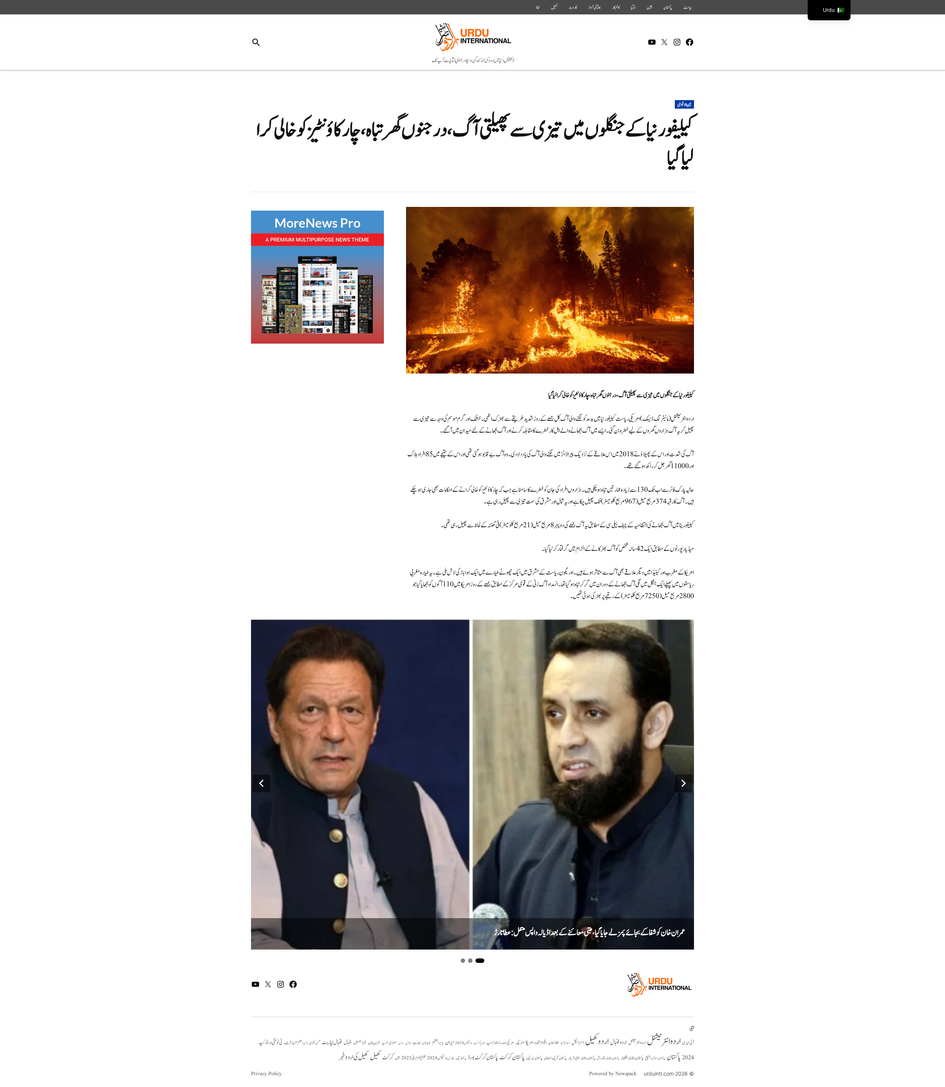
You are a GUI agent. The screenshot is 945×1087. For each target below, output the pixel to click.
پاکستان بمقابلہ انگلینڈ (632, 1058)
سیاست (687, 7)
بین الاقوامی (684, 104)
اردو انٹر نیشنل (637, 1043)
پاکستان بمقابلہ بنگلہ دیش (608, 1058)
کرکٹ (388, 1057)
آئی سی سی (688, 1042)
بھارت (416, 1042)
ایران (449, 1042)
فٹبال (348, 1043)
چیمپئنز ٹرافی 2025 (413, 1058)
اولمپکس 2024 (463, 1043)
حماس (408, 1043)
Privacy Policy (266, 1073)
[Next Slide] (684, 783)
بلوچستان (426, 1043)
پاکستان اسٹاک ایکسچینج (655, 1058)
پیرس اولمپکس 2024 (440, 1058)
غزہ (364, 1042)
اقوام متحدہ (541, 1042)
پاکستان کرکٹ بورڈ (483, 1057)
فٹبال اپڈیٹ (332, 1042)
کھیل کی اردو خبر (353, 1057)
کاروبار (573, 7)
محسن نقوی (314, 1043)
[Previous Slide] (261, 783)
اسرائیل (577, 1042)
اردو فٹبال (618, 1042)
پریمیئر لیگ (461, 1058)
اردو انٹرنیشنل (664, 1041)
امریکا (529, 1042)
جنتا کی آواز (594, 7)
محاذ (538, 7)
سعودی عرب (389, 1042)
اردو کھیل (597, 1041)
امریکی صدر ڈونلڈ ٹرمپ (500, 1043)
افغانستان (553, 1043)
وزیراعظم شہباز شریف (296, 1043)
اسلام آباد (565, 1043)
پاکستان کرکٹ (512, 1057)
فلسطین (357, 1043)
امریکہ (519, 1043)
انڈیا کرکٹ (479, 1043)
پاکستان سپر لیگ (534, 1058)
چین (649, 7)
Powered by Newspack (612, 1073)
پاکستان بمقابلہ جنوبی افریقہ (581, 1058)
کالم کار (616, 7)
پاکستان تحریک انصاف (555, 1058)
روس (401, 1043)
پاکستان (667, 7)
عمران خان (374, 1042)
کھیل (554, 7)
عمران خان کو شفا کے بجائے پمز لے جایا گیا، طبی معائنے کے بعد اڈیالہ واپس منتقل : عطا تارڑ (589, 932)
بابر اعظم (438, 1043)
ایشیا (633, 7)
